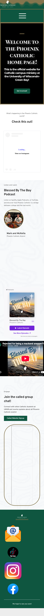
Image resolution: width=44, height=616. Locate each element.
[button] (22, 15)
